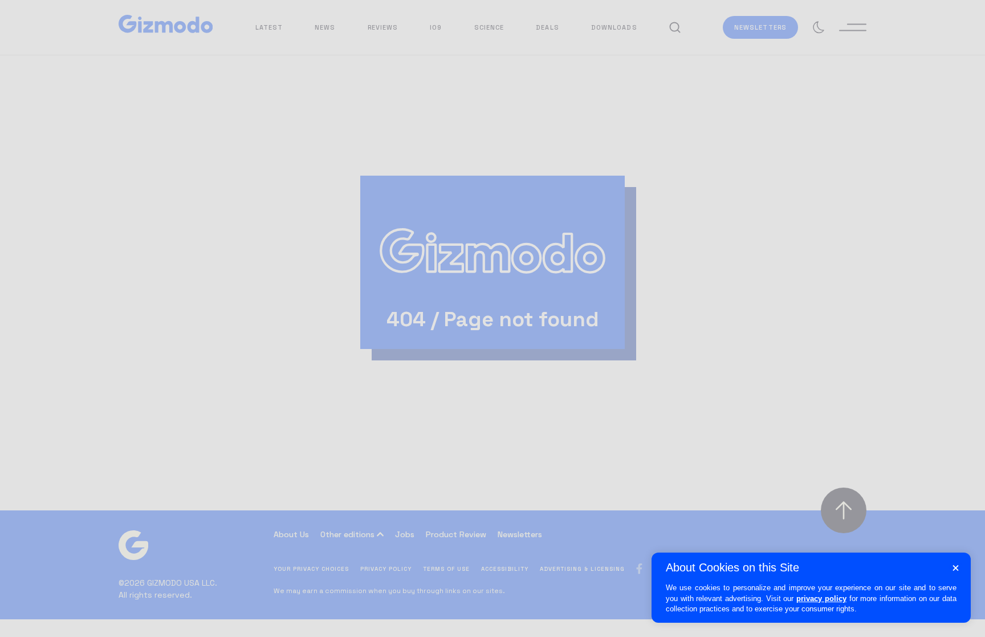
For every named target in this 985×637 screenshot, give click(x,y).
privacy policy (821, 598)
